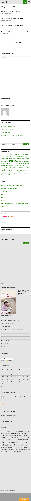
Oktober (3, 200)
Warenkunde (4, 451)
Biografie (16, 154)
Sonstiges (16, 447)
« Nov (2, 386)
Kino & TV (6, 439)
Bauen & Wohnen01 (19, 431)
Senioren (10, 447)
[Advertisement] (15, 77)
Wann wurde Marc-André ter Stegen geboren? (14, 32)
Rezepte (8, 170)
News (2, 194)
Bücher (20, 154)
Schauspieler (16, 170)
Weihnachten (4, 175)
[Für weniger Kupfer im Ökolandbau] (5, 112)
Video (29, 173)
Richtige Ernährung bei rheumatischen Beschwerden (14, 203)
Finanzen (19, 435)
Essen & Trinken (7, 435)
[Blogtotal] (11, 216)
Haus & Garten (21, 437)
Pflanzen (8, 167)
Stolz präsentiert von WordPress (8, 490)
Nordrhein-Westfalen (16, 165)
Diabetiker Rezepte (12, 156)
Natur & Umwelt (22, 439)
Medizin (10, 165)
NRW (23, 165)
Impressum (4, 191)
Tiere (2, 173)
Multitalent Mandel (6, 138)
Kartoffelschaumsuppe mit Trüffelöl (10, 346)
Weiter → (19, 42)
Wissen (10, 175)
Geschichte (8, 437)
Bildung (4, 433)
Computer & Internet (22, 433)
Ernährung (23, 156)
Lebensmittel (4, 165)
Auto (8, 154)
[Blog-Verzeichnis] (4, 216)
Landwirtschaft (25, 163)
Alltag (2, 431)
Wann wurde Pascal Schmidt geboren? (12, 18)
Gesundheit (10, 160)
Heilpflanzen (27, 161)
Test (26, 170)
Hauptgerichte (20, 161)
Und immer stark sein (8, 287)
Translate (11, 360)
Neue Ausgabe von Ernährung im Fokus (11, 338)
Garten (8, 158)
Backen (11, 154)
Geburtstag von (20, 158)
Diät (18, 156)
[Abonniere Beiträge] (2, 405)
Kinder (5, 163)
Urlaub (17, 173)
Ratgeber (22, 167)
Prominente (12, 167)
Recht (20, 445)
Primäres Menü (29, 2)
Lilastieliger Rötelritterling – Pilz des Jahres (12, 135)
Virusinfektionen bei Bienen (8, 129)
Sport (22, 447)
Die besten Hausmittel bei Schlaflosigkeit (11, 185)
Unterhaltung (12, 173)
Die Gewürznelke (5, 132)
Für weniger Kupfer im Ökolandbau (10, 126)
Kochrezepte (18, 163)
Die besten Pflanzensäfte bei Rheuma (10, 188)
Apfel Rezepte (4, 154)
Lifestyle (11, 439)
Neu (3, 442)
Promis (17, 167)
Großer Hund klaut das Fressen (9, 343)
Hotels (2, 163)
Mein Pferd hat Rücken (7, 335)
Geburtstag (12, 158)
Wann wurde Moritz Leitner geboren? (12, 25)
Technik (26, 447)
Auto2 (12, 431)
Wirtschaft (10, 451)
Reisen (24, 445)
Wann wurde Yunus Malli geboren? (11, 11)
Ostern (26, 165)
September (4, 206)
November (3, 197)
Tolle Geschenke (5, 341)
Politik (24, 442)
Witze (19, 451)
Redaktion (9, 13)
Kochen (10, 163)
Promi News (7, 445)
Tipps (6, 173)
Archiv (5, 431)
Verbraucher (24, 173)
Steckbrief (22, 170)
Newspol (4, 2)
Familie (14, 435)
